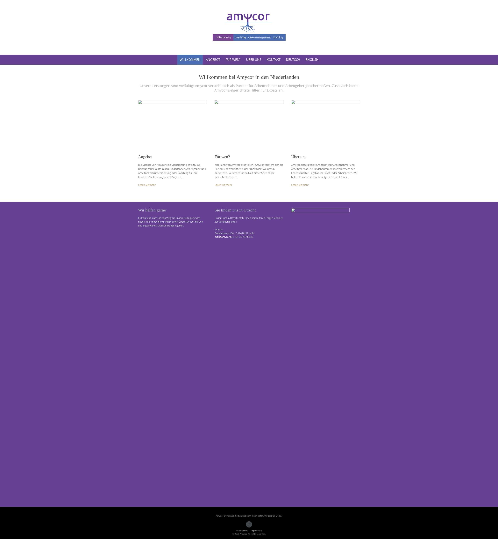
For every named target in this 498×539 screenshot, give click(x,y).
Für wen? (233, 59)
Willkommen (190, 59)
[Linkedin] (249, 524)
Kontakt (274, 59)
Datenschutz (242, 530)
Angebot (213, 59)
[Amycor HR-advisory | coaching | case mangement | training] (249, 26)
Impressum (256, 530)
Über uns (253, 59)
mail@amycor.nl (223, 236)
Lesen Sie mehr (147, 185)
